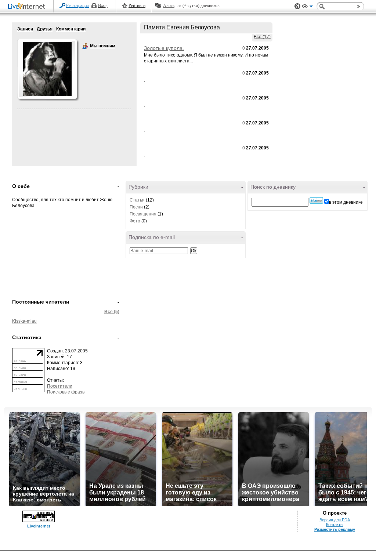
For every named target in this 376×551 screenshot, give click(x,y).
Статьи (137, 200)
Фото (135, 221)
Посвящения (143, 214)
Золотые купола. (164, 48)
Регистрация (77, 5)
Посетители (59, 386)
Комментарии (71, 29)
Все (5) (111, 311)
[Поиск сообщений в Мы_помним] (316, 200)
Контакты (334, 524)
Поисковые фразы (66, 392)
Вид (307, 7)
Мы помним (85, 46)
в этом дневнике (346, 202)
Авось (168, 5)
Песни (136, 207)
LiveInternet (28, 7)
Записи (25, 29)
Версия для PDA (334, 520)
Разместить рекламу (334, 529)
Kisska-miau (24, 321)
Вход (103, 5)
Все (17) (262, 36)
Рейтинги (137, 5)
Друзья (45, 29)
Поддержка (297, 6)
